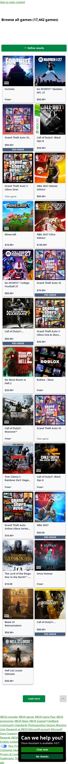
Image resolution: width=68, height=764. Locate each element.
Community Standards (13, 725)
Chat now (42, 749)
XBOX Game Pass (45, 716)
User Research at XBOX (14, 729)
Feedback (53, 721)
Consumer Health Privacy (15, 750)
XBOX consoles (9, 716)
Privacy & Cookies (11, 754)
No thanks (42, 756)
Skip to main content (12, 2)
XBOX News (21, 721)
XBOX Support (38, 721)
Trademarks (7, 758)
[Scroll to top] (63, 698)
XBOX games (26, 716)
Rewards (5, 737)
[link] (18, 79)
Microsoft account (39, 729)
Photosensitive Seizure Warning (47, 725)
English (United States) (13, 741)
